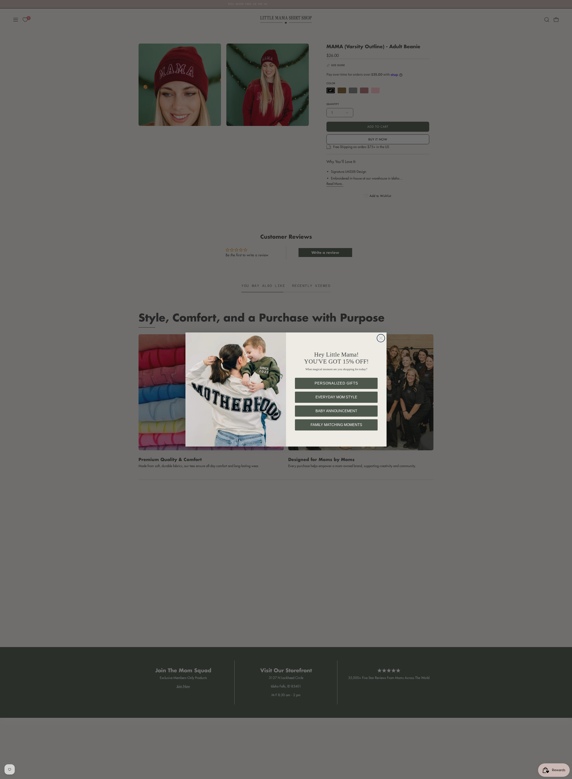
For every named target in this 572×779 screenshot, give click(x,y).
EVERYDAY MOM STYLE (336, 397)
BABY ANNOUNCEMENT (336, 411)
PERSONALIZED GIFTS (336, 383)
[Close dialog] (381, 338)
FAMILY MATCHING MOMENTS (336, 425)
